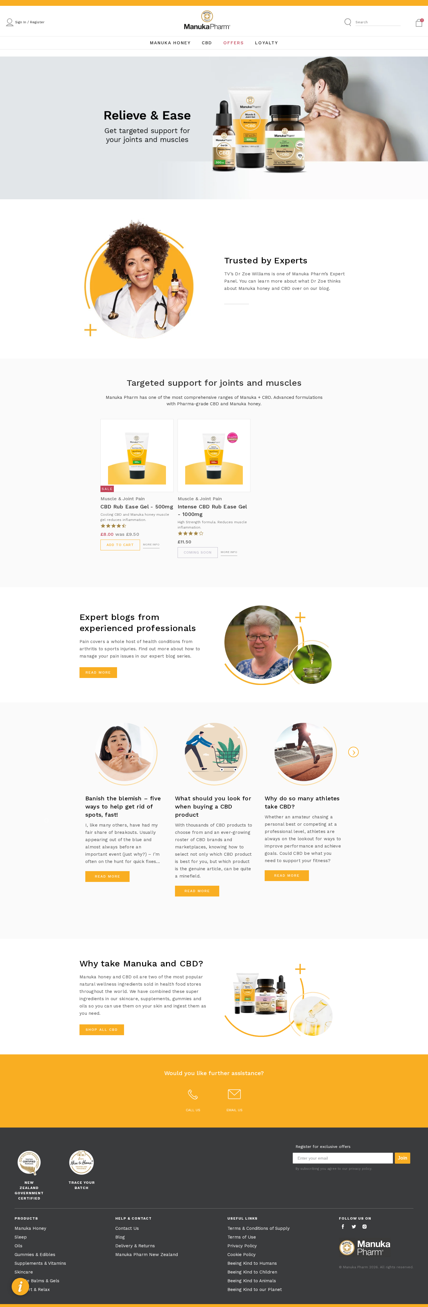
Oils (18, 1245)
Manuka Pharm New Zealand (146, 1254)
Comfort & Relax (32, 1289)
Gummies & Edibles (35, 1254)
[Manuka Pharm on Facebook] (343, 1226)
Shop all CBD (102, 1030)
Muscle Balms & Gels (37, 1280)
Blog (120, 1237)
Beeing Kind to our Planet (254, 1289)
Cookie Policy (241, 1254)
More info (151, 544)
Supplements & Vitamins (40, 1263)
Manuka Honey (170, 42)
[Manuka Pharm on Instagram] (365, 1226)
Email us (235, 1110)
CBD (207, 42)
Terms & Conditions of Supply (258, 1228)
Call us (193, 1110)
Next (353, 752)
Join (402, 1157)
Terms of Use (241, 1237)
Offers (233, 42)
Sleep (21, 1237)
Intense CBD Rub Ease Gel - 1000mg (212, 510)
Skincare (24, 1272)
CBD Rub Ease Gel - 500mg (136, 506)
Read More (98, 672)
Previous (46, 820)
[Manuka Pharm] (207, 22)
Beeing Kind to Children (252, 1272)
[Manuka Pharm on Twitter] (354, 1226)
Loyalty (266, 42)
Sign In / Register (30, 22)
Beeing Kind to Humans (252, 1263)
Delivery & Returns (135, 1245)
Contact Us (127, 1228)
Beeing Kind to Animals (251, 1280)
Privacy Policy (242, 1245)
